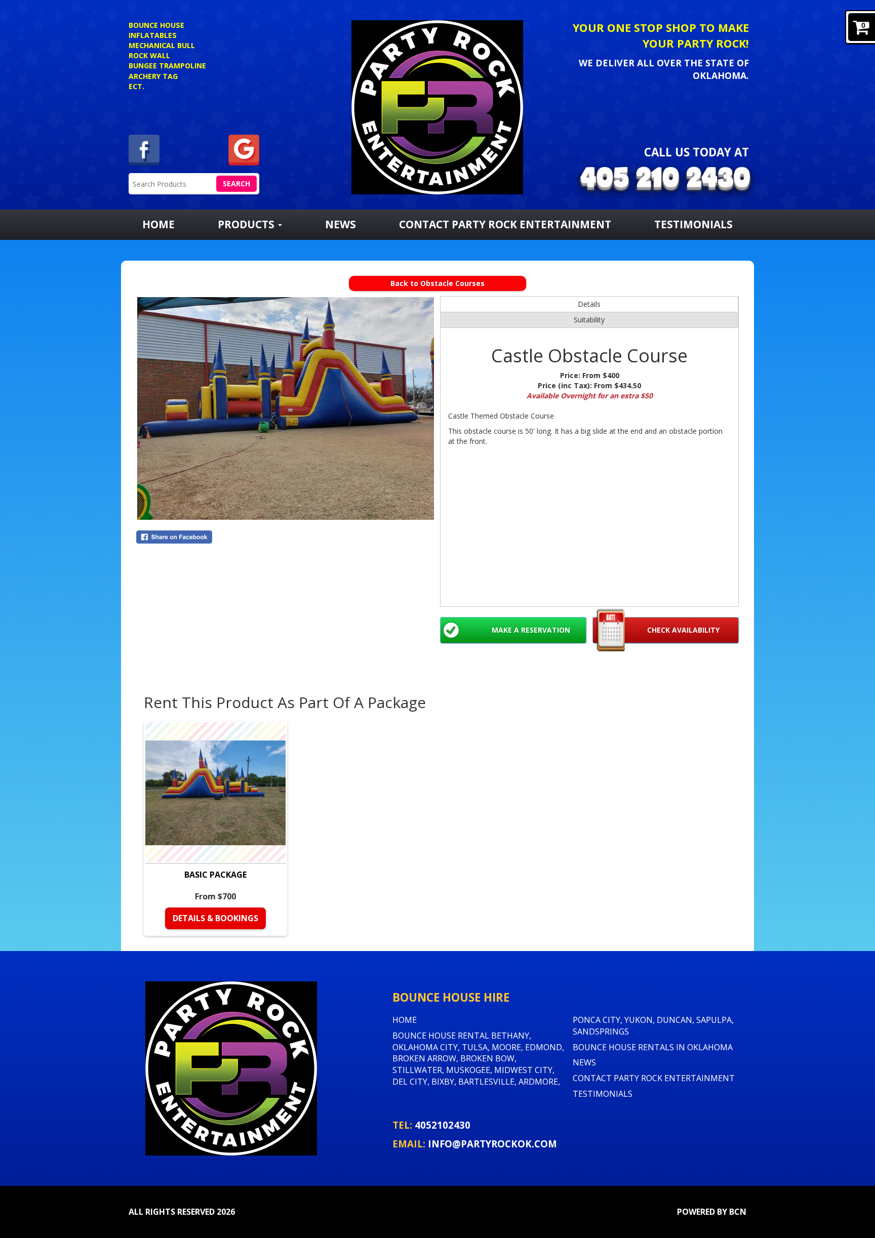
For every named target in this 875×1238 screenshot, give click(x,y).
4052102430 (442, 1125)
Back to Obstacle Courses (437, 283)
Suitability (589, 319)
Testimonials (693, 224)
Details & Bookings (215, 918)
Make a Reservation (531, 630)
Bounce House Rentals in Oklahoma (653, 1047)
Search (236, 183)
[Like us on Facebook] (144, 149)
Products (247, 224)
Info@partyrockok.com (492, 1143)
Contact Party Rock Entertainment (505, 224)
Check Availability (683, 630)
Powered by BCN (711, 1211)
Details (589, 304)
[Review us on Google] (243, 149)
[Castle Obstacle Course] (285, 408)
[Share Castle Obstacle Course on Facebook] (285, 537)
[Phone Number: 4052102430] (665, 180)
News (340, 224)
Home (158, 224)
